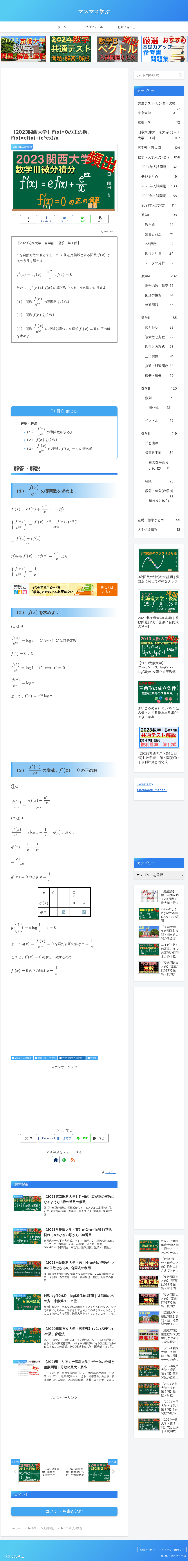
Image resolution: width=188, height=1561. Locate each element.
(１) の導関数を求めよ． (51, 431)
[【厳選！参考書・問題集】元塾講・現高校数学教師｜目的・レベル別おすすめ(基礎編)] (164, 49)
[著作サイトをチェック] (55, 1159)
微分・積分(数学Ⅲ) (47, 1058)
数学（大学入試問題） (73, 1058)
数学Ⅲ (93, 1058)
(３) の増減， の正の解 (59, 448)
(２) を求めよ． (44, 439)
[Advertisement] (64, 97)
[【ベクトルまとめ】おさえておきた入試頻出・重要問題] (117, 49)
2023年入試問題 (23, 1058)
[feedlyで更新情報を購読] (64, 1159)
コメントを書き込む (64, 1511)
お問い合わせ (147, 1549)
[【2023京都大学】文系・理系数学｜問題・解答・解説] (23, 49)
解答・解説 (29, 423)
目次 (61, 410)
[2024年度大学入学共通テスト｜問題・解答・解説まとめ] (70, 49)
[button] (100, 219)
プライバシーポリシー (172, 1549)
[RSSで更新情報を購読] (72, 1159)
